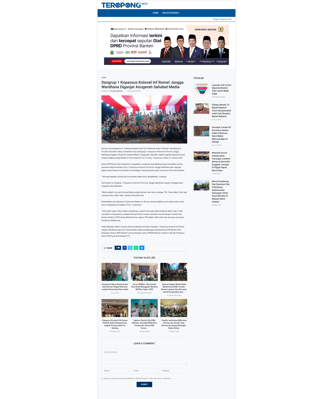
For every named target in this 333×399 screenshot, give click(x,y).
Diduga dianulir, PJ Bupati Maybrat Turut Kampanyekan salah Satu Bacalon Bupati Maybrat (221, 110)
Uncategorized (170, 13)
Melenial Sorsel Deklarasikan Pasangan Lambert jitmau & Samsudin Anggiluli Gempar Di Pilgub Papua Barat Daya (221, 162)
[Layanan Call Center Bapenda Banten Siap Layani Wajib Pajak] (201, 89)
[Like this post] (119, 248)
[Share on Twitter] (130, 248)
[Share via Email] (141, 248)
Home (155, 13)
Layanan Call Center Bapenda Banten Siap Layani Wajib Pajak (221, 89)
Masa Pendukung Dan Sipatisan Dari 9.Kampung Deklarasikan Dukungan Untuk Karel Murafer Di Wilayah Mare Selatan (221, 191)
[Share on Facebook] (125, 248)
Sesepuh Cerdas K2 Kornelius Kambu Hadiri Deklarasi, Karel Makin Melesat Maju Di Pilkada (221, 134)
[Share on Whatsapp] (136, 248)
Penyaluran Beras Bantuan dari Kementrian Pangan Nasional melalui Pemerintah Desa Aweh (115, 286)
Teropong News (116, 91)
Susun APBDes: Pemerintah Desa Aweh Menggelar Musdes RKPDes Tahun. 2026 (144, 286)
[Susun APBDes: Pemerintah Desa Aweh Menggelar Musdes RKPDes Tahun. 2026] (144, 272)
